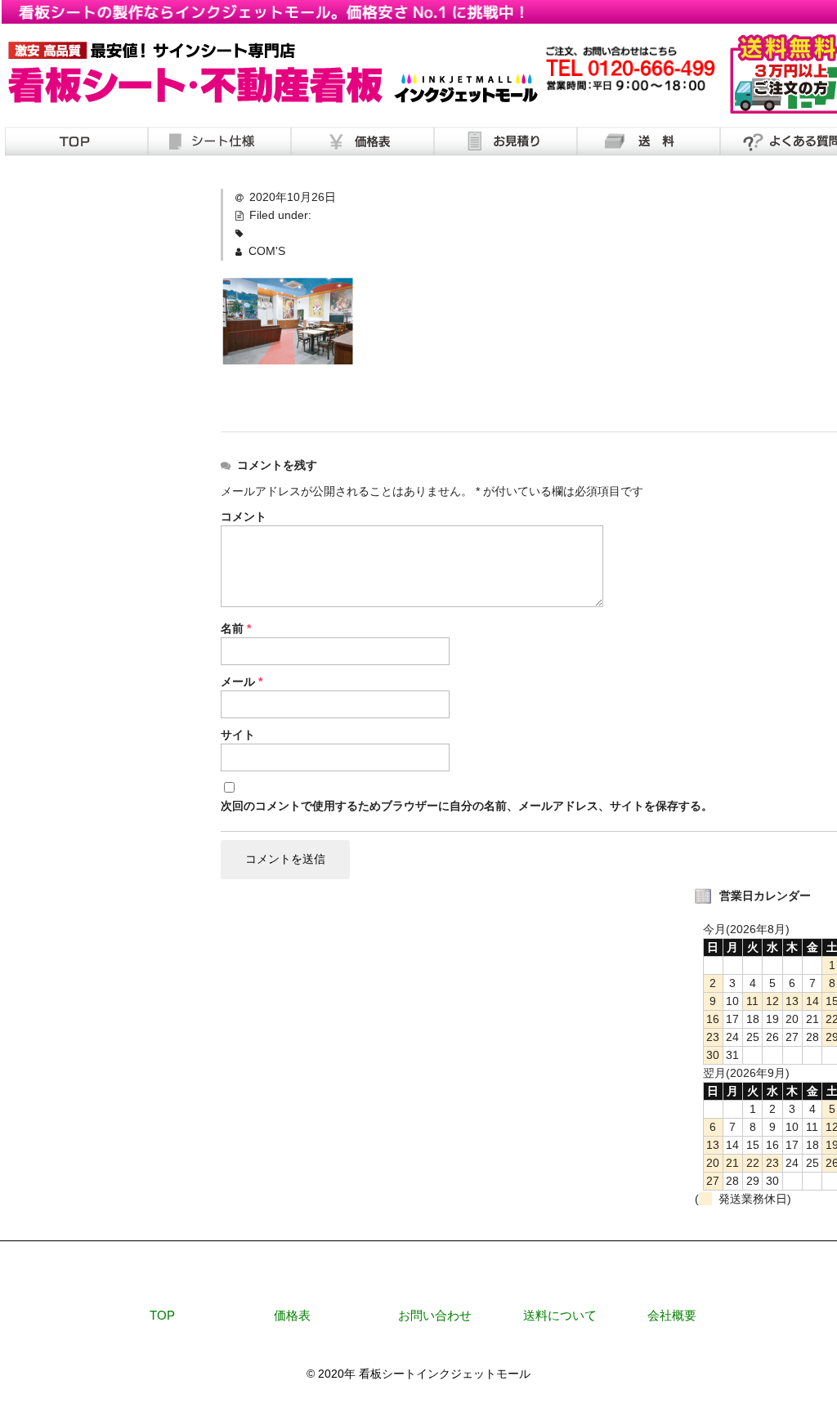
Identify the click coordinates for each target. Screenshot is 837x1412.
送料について (560, 1315)
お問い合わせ (435, 1315)
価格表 (292, 1315)
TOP (162, 1315)
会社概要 (671, 1315)
